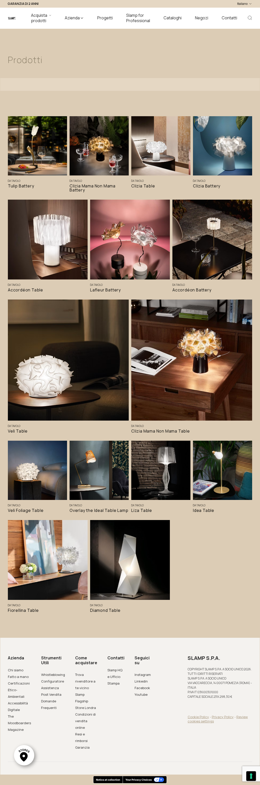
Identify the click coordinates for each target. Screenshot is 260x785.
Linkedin (141, 681)
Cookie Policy (198, 717)
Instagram (143, 674)
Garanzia (82, 747)
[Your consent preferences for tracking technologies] (251, 776)
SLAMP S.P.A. (204, 658)
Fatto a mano (18, 676)
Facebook (142, 688)
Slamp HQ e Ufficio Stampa (114, 677)
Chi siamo (15, 670)
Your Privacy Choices (138, 779)
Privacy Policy (223, 717)
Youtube (141, 694)
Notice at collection (108, 779)
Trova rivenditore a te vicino (85, 681)
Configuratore (52, 681)
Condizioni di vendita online (85, 721)
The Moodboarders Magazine (19, 723)
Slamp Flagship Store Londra (85, 701)
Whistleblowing (53, 674)
